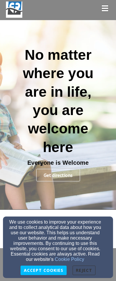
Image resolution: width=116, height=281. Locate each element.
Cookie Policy (69, 259)
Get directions (58, 175)
